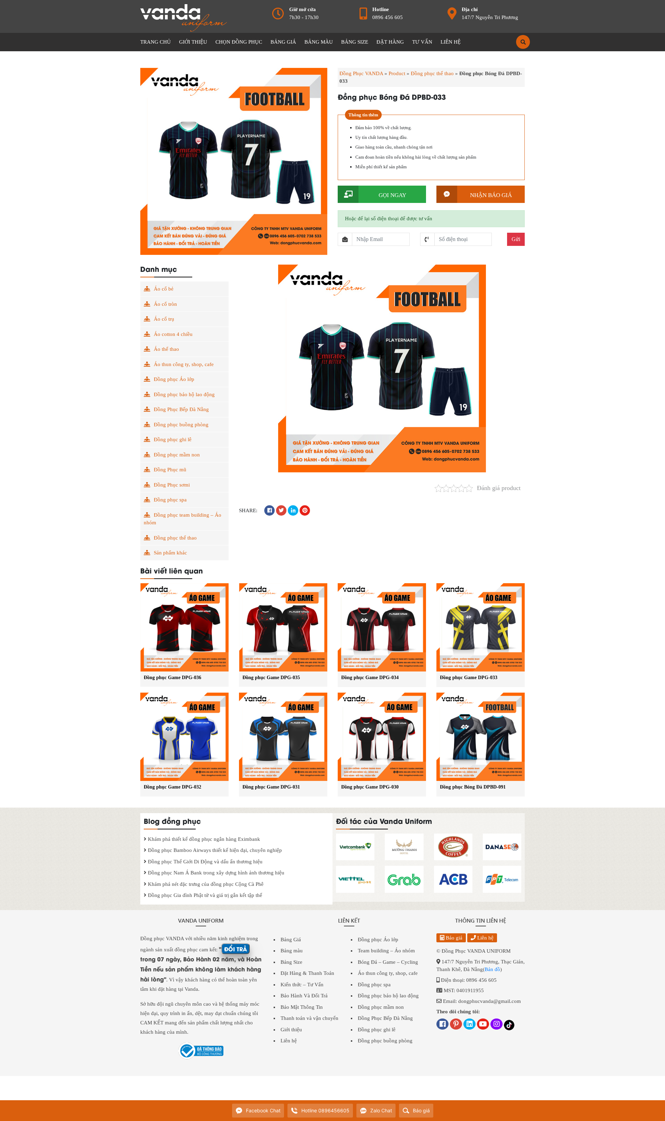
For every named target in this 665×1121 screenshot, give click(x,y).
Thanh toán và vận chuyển (309, 1018)
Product (397, 73)
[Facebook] (442, 1024)
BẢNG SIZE (354, 42)
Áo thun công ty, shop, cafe (184, 364)
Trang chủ (155, 42)
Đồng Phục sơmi (172, 485)
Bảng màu (292, 950)
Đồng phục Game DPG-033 (468, 677)
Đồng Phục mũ (170, 469)
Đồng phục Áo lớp (174, 379)
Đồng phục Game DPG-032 (172, 787)
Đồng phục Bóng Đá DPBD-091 (473, 787)
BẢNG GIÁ (283, 42)
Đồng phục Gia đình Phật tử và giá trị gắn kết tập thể (204, 895)
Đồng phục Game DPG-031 (271, 787)
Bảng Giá (291, 939)
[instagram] (496, 1024)
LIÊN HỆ (451, 42)
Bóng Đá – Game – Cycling (388, 962)
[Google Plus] (456, 1024)
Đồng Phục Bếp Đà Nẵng (181, 409)
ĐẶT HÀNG (390, 42)
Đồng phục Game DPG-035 (271, 677)
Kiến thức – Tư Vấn (302, 984)
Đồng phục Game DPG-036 (172, 677)
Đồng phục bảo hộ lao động (184, 394)
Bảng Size (291, 962)
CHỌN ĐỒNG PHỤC (238, 42)
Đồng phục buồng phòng (181, 424)
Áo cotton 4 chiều (173, 334)
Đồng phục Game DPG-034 (370, 677)
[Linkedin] (469, 1024)
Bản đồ (492, 969)
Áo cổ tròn (165, 304)
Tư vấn (422, 42)
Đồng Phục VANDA (361, 73)
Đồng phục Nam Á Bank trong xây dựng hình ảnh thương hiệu (215, 872)
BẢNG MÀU (318, 42)
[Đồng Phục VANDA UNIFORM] (183, 17)
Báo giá (453, 938)
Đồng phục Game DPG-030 (370, 787)
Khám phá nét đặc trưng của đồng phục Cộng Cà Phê (205, 884)
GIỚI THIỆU (193, 42)
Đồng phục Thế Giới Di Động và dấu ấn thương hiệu (205, 861)
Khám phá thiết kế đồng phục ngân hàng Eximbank (203, 839)
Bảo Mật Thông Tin (302, 1007)
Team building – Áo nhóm (386, 950)
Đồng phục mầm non (177, 454)
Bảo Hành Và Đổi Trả (304, 995)
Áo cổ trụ (164, 319)
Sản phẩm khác (170, 552)
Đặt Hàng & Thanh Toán (307, 973)
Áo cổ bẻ (164, 289)
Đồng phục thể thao (432, 73)
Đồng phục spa (170, 499)
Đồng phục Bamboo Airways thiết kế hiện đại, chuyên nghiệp (214, 850)
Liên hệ (289, 1040)
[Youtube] (483, 1024)
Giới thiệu (291, 1029)
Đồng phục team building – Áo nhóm (182, 519)
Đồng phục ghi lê (173, 439)
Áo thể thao (166, 349)
